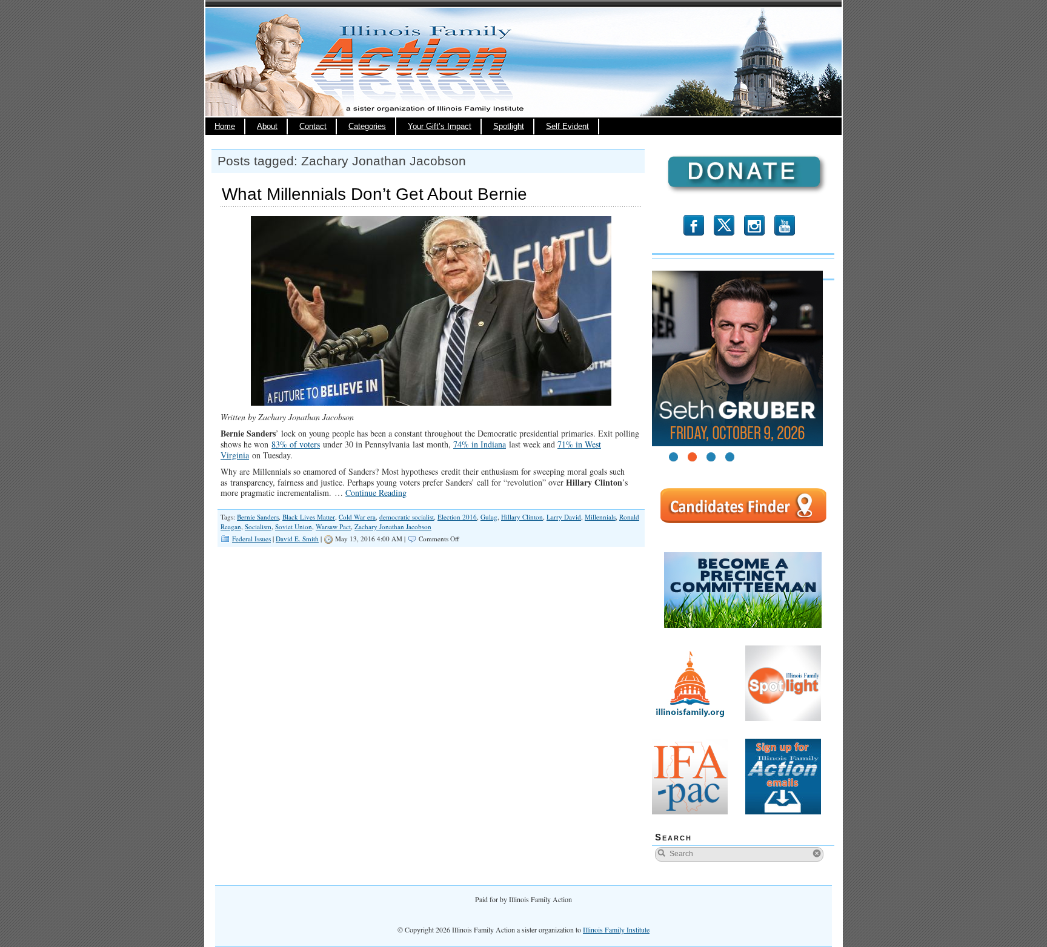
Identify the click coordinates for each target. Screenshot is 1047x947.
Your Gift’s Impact (439, 126)
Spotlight (508, 126)
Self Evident (567, 126)
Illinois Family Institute (616, 929)
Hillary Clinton (522, 516)
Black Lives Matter (308, 516)
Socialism (258, 526)
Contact (313, 126)
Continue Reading (376, 492)
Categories (367, 126)
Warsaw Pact (333, 526)
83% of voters (295, 444)
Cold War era (357, 516)
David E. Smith (297, 538)
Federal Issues (251, 538)
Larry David (564, 516)
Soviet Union (293, 526)
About (267, 126)
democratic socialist (406, 516)
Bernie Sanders (258, 516)
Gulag (488, 516)
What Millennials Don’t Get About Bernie (374, 194)
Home (224, 126)
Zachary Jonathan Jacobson (392, 526)
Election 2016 (457, 516)
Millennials (600, 516)
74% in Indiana (479, 444)
